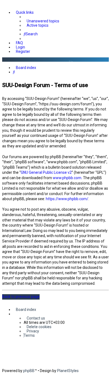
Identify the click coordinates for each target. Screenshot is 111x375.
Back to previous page (21, 296)
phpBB (28, 371)
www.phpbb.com (67, 178)
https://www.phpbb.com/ (67, 199)
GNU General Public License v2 (46, 172)
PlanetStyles (68, 371)
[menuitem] (41, 21)
